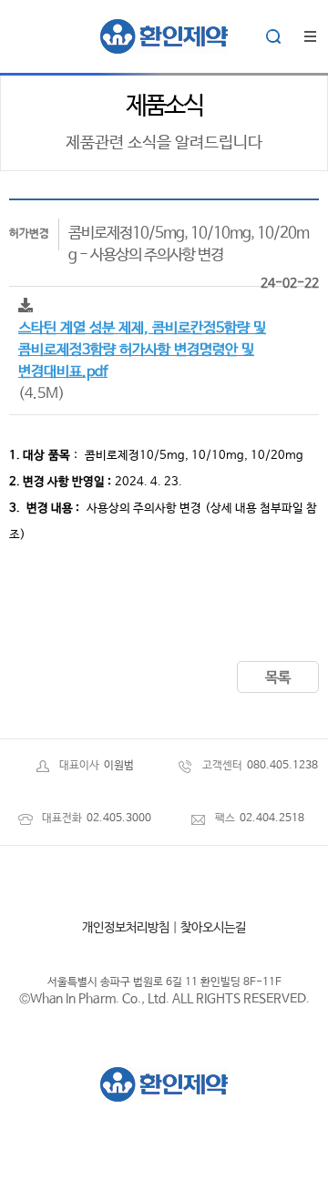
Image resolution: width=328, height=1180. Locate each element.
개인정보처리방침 (125, 928)
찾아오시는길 (213, 928)
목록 (278, 678)
